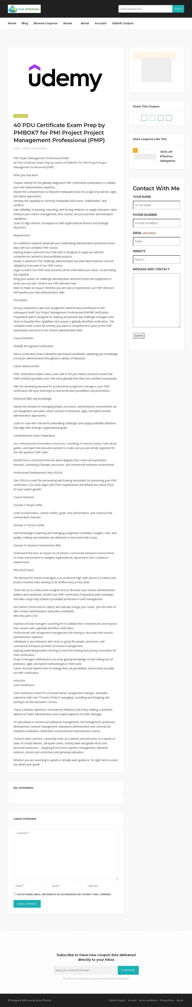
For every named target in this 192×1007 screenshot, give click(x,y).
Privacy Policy (167, 1000)
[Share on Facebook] (144, 118)
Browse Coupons (46, 23)
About (85, 23)
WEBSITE (139, 251)
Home (12, 23)
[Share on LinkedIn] (161, 118)
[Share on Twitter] (152, 118)
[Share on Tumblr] (169, 118)
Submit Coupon (123, 23)
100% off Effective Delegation (168, 156)
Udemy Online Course (35, 148)
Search (178, 9)
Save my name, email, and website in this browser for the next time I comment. (64, 894)
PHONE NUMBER (145, 215)
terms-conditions (148, 1000)
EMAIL (144, 233)
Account (100, 23)
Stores (68, 23)
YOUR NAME (142, 197)
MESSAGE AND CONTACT (151, 269)
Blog (25, 23)
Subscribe (128, 970)
